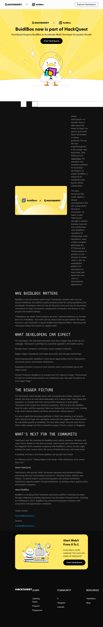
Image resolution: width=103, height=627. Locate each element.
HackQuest (76, 158)
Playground (37, 610)
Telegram (61, 602)
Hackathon (91, 598)
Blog (88, 602)
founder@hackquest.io (24, 515)
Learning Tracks (36, 600)
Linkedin (60, 607)
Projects (36, 606)
